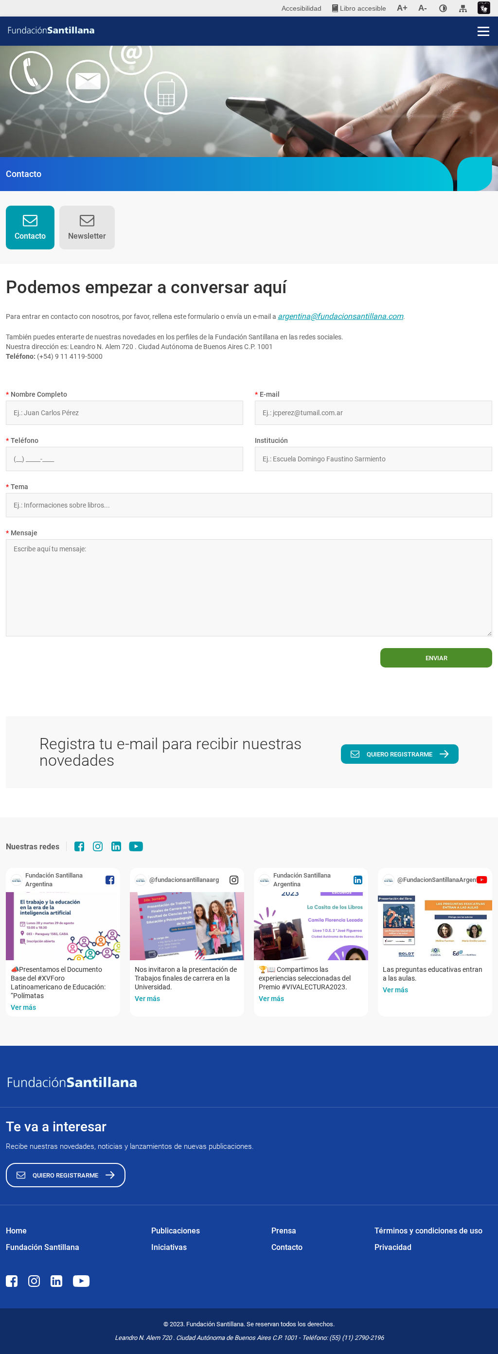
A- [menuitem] (422, 8)
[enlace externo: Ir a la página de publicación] (63, 926)
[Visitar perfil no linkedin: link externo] (116, 846)
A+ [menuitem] (402, 8)
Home (16, 1230)
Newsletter (87, 236)
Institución (271, 440)
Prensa (283, 1230)
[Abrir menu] (483, 31)
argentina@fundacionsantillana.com (340, 316)
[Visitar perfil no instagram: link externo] (98, 846)
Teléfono (22, 440)
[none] (443, 8)
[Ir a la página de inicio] (252, 30)
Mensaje (21, 533)
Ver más (23, 1007)
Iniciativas (169, 1247)
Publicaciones (175, 1230)
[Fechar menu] (483, 14)
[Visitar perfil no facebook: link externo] (79, 846)
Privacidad (392, 1247)
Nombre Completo (36, 394)
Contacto (30, 236)
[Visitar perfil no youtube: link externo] (136, 846)
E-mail (267, 394)
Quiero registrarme (399, 754)
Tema (17, 487)
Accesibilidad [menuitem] (301, 8)
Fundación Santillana (42, 1247)
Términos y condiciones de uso (428, 1230)
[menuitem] (359, 8)
